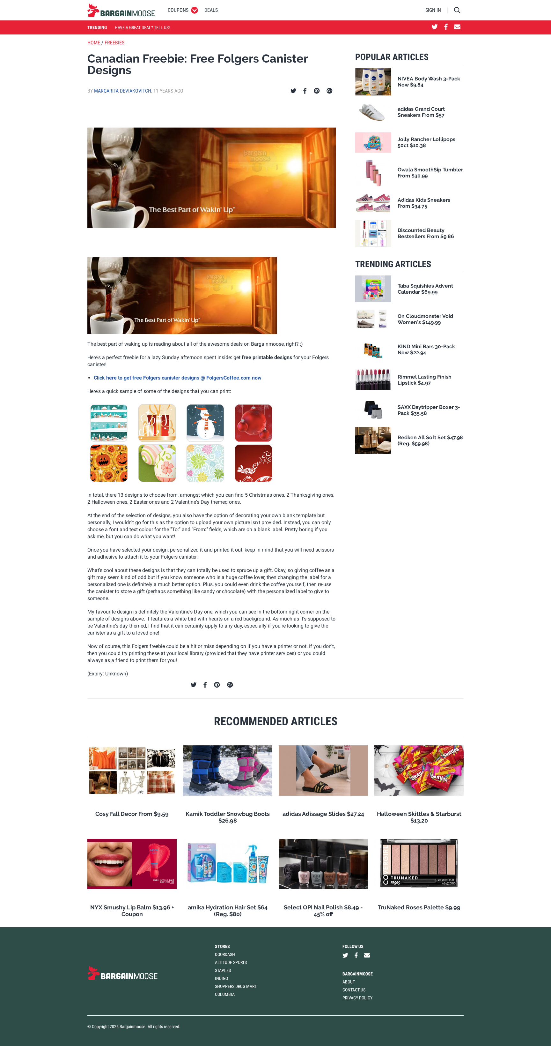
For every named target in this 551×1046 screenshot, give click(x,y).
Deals (211, 10)
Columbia (225, 994)
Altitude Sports (231, 962)
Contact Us (353, 989)
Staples (223, 970)
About (348, 981)
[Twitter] (293, 91)
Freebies (114, 43)
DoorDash (225, 954)
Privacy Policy (357, 997)
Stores (222, 946)
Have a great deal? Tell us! (142, 27)
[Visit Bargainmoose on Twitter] (434, 27)
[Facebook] (305, 91)
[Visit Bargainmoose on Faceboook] (446, 27)
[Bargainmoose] (121, 10)
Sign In (433, 10)
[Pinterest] (316, 91)
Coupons (178, 10)
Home (93, 43)
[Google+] (329, 91)
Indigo (221, 978)
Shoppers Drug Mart (235, 986)
